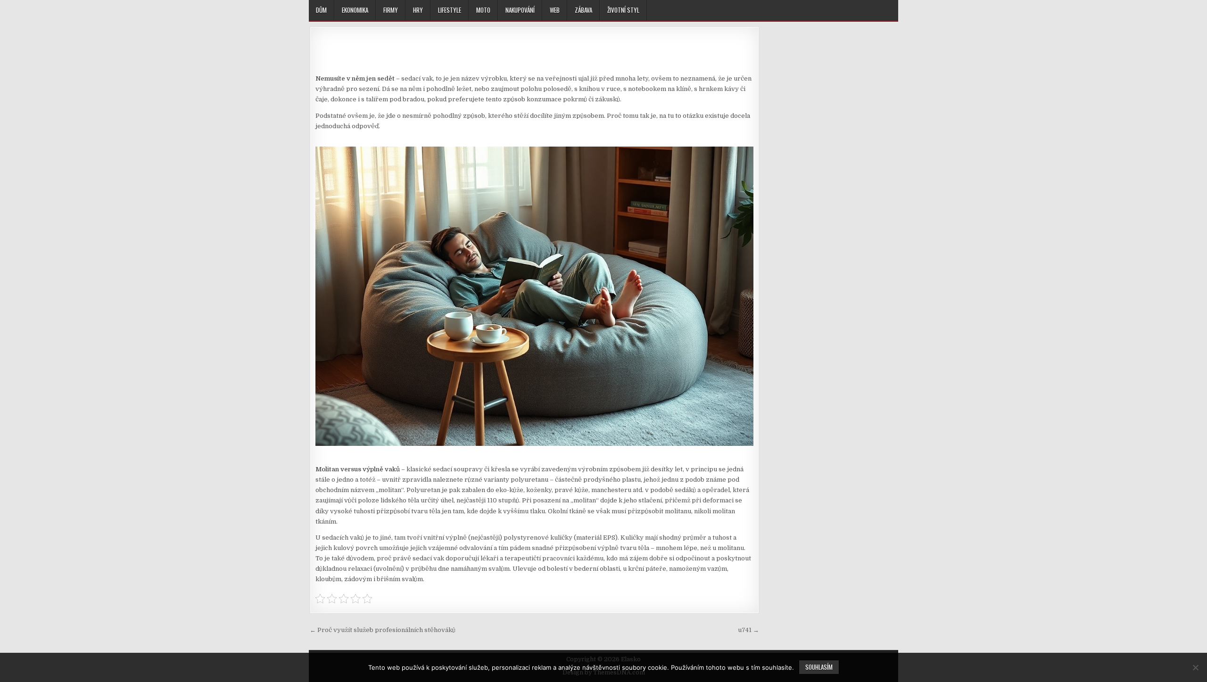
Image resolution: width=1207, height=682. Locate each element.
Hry (418, 10)
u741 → (748, 629)
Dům (321, 10)
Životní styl (623, 10)
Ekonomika (355, 10)
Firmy (390, 10)
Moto (483, 10)
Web (555, 10)
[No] (1195, 667)
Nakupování (520, 10)
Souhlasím (819, 667)
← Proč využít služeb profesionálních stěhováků (382, 629)
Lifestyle (449, 10)
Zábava (583, 10)
